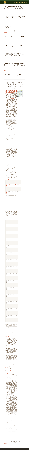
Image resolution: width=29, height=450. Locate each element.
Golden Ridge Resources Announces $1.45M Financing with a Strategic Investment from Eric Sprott (14, 37)
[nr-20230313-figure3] (19, 93)
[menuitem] (15, 2)
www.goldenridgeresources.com (12, 370)
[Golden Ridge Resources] (5, 2)
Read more (5, 12)
